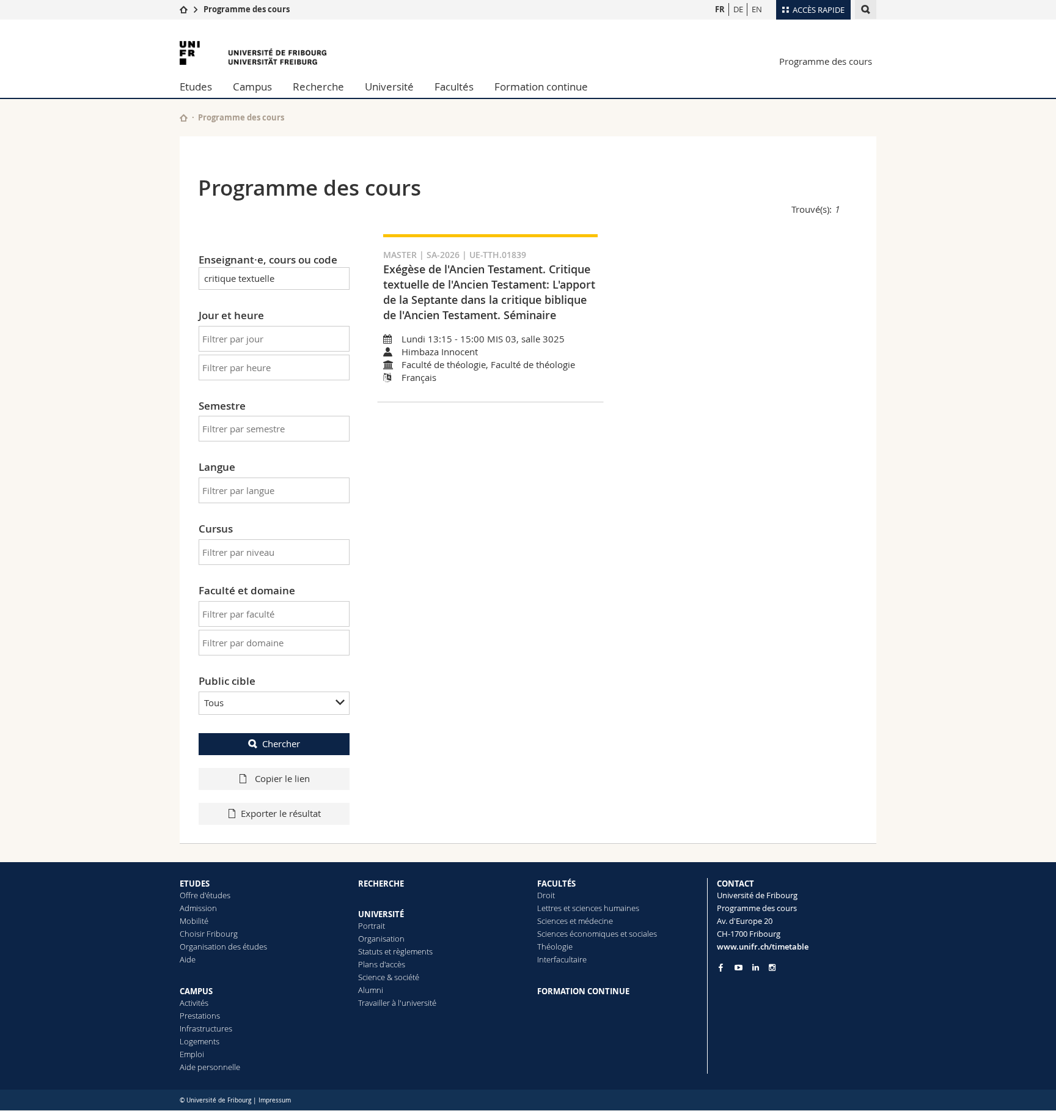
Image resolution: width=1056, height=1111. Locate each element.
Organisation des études (223, 946)
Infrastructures (206, 1028)
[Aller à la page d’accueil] (184, 9)
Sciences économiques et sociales (597, 933)
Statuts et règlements (395, 951)
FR (720, 9)
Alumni (370, 989)
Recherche (318, 86)
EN (757, 9)
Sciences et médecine (575, 920)
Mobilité (194, 920)
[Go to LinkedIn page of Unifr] (755, 968)
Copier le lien (281, 778)
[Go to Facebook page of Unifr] (721, 967)
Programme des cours (247, 9)
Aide (188, 959)
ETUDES (195, 883)
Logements (199, 1041)
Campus (252, 86)
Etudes (196, 86)
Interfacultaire (562, 959)
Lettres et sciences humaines (588, 908)
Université (389, 86)
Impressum (274, 1100)
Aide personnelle (210, 1066)
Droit (546, 895)
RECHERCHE (381, 883)
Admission (198, 908)
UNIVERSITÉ (381, 914)
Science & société (388, 977)
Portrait (371, 925)
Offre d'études (205, 895)
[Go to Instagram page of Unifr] (772, 968)
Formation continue (541, 86)
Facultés (454, 86)
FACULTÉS (556, 883)
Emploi (192, 1054)
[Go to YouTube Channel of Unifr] (739, 968)
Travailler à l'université (397, 1002)
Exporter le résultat (281, 813)
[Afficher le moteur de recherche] (865, 9)
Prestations (200, 1015)
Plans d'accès (381, 964)
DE (738, 9)
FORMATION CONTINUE (583, 991)
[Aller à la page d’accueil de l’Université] (253, 53)
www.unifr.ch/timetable (763, 946)
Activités (194, 1002)
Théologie (555, 946)
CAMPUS (196, 991)
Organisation (381, 938)
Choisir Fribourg (209, 933)
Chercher (281, 743)
